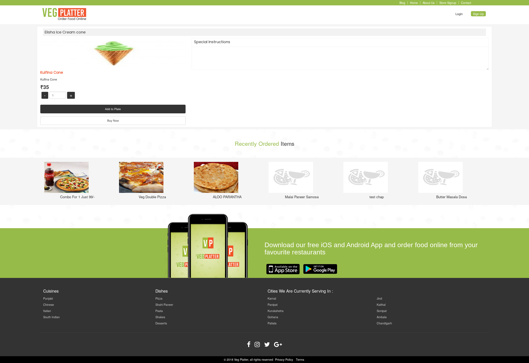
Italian (47, 311)
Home (414, 2)
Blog (402, 2)
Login (459, 14)
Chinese (48, 304)
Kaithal (381, 304)
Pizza (158, 298)
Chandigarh (384, 323)
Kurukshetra (276, 311)
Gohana (273, 317)
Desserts (161, 323)
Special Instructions (212, 41)
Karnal (272, 298)
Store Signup (447, 2)
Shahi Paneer (164, 304)
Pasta (159, 311)
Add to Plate (113, 109)
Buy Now (113, 120)
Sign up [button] (478, 14)
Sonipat (382, 311)
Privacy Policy (284, 359)
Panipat (273, 304)
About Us (429, 2)
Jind (379, 298)
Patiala (272, 323)
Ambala (382, 317)
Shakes (160, 317)
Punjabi (48, 298)
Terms (300, 359)
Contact (466, 2)
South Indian (51, 317)
